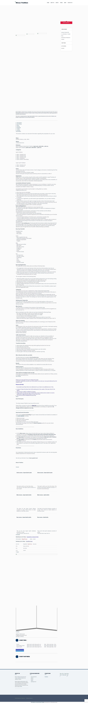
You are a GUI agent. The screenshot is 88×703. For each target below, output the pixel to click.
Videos (32, 680)
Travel (61, 2)
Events (57, 2)
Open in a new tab (66, 22)
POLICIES (62, 48)
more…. (21, 686)
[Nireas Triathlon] (21, 2)
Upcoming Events (34, 676)
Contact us (70, 2)
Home (48, 2)
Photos (32, 679)
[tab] (19, 122)
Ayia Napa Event (33, 681)
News (65, 2)
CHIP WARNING (63, 46)
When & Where (64, 29)
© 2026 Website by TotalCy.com (20, 698)
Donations (46, 676)
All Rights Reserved (29, 698)
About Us (52, 2)
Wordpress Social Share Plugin (38, 702)
